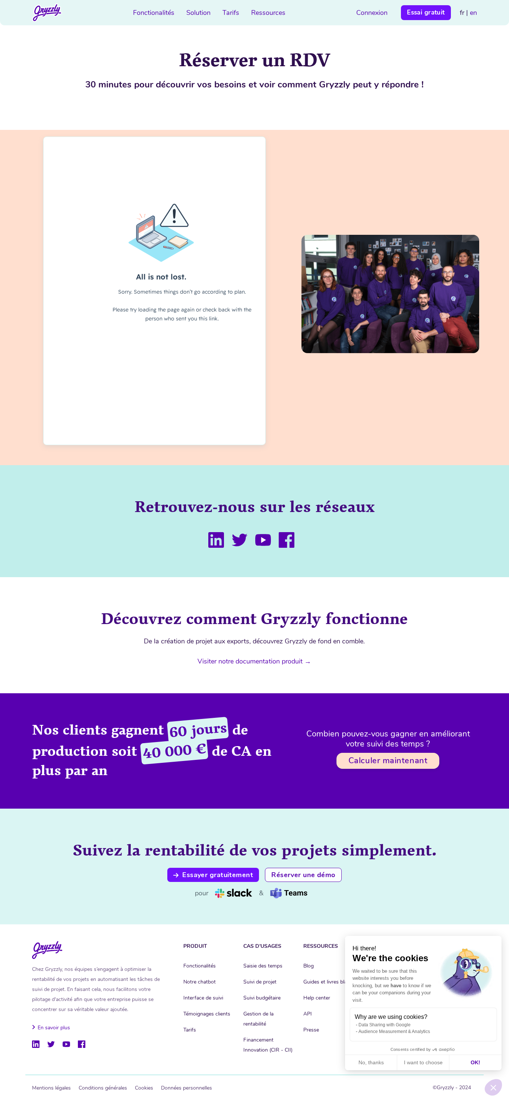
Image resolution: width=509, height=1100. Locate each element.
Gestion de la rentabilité (258, 1018)
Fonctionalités (153, 12)
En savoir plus (54, 1027)
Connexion (372, 12)
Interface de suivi (203, 997)
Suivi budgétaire (262, 997)
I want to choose (423, 1062)
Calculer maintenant (387, 760)
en (473, 12)
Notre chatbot (199, 981)
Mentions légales (51, 1087)
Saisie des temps (262, 965)
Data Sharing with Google (384, 1024)
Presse (311, 1029)
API (307, 1013)
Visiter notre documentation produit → (254, 661)
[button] (493, 1087)
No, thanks (371, 1062)
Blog (308, 965)
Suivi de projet (259, 981)
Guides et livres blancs (329, 981)
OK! (475, 1062)
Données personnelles (186, 1087)
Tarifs (230, 12)
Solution (198, 12)
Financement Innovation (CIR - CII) (268, 1044)
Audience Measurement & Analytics (394, 1031)
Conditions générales (103, 1087)
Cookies (144, 1087)
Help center (316, 997)
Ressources (268, 12)
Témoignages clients (206, 1013)
